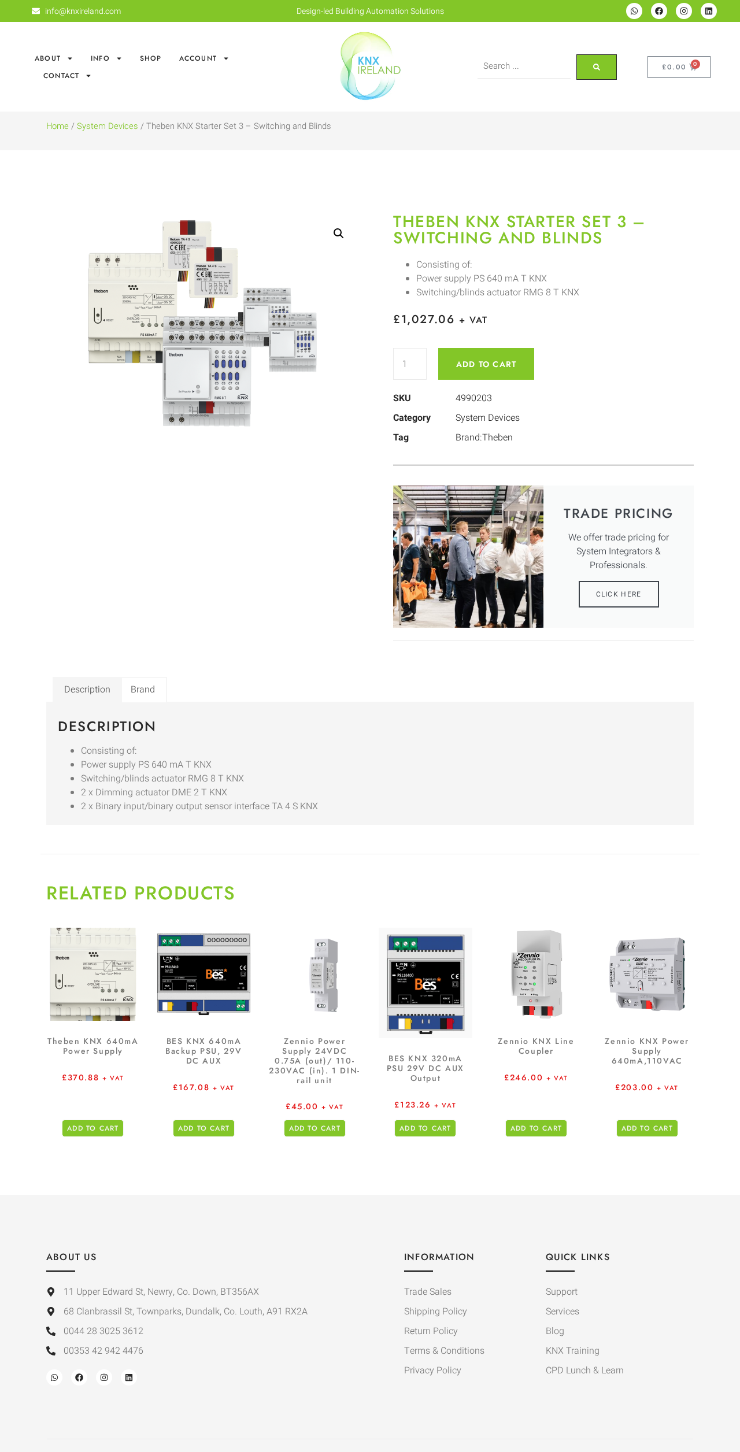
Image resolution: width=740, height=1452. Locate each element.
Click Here (619, 594)
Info (100, 58)
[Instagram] (684, 11)
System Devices (107, 126)
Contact (61, 76)
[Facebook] (659, 11)
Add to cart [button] (93, 1128)
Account (198, 58)
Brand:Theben (484, 438)
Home (57, 126)
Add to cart (486, 364)
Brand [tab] (143, 690)
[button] (338, 233)
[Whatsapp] (634, 11)
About (48, 58)
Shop (151, 58)
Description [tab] (87, 690)
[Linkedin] (709, 11)
